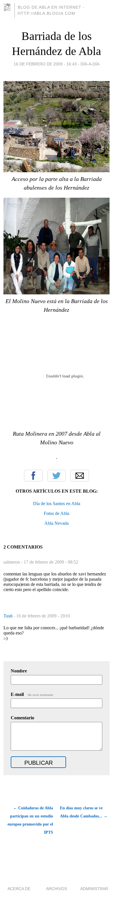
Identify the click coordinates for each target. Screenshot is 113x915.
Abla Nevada (56, 523)
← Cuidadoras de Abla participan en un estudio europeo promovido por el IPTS (30, 820)
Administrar (94, 888)
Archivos (56, 888)
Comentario (22, 717)
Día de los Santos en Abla (56, 503)
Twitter (56, 475)
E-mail (32, 694)
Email (79, 475)
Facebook (33, 475)
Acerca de (19, 888)
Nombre (19, 670)
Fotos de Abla (56, 513)
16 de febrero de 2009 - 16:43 (45, 64)
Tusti (8, 615)
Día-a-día (90, 64)
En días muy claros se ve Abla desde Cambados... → (83, 812)
